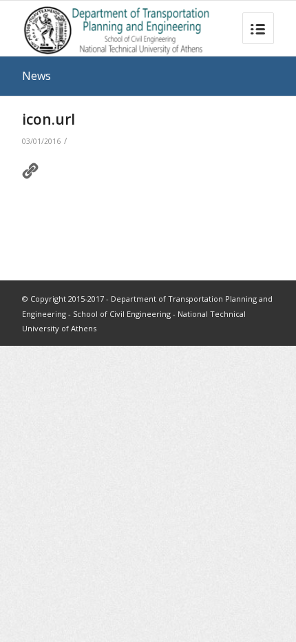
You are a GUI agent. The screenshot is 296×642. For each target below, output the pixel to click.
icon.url (48, 119)
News (36, 75)
